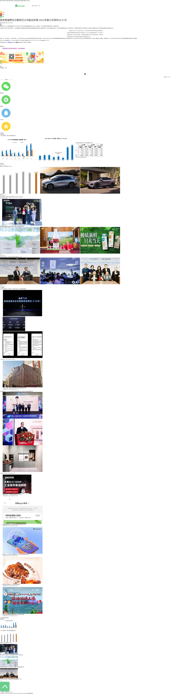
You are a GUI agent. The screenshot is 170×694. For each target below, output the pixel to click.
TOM (1, 198)
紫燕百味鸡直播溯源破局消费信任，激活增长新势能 (13, 614)
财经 (20, 0)
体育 (7, 0)
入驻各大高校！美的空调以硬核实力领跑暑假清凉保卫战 (14, 387)
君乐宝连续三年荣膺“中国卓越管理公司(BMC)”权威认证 (11, 196)
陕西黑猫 (9, 42)
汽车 (26, 0)
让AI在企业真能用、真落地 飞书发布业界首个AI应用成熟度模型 (13, 288)
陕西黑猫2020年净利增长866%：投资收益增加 (14, 48)
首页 (1, 0)
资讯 (3, 0)
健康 (22, 0)
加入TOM (10, 692)
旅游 (11, 0)
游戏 (9, 0)
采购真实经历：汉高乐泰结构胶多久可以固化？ (12, 494)
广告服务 (6, 692)
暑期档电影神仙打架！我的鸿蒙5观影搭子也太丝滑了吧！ (14, 524)
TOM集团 (2, 692)
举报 (1, 66)
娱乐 (5, 0)
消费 (24, 0)
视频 (18, 0)
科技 (28, 0)
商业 (36, 5)
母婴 (16, 0)
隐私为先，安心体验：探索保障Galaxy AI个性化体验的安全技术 (16, 554)
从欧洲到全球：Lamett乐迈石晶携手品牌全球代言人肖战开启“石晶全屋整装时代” (16, 391)
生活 (14, 0)
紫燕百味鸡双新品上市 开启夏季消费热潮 (11, 584)
